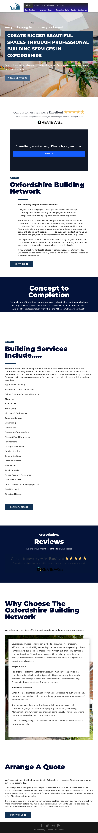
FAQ (43, 5)
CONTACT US (17, 815)
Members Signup (47, 10)
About (36, 5)
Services (69, 5)
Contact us (82, 10)
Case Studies (30, 10)
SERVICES (20, 264)
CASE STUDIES (18, 507)
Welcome (28, 5)
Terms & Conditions (56, 829)
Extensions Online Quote (66, 10)
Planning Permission (55, 5)
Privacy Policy (39, 829)
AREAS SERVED (16, 78)
